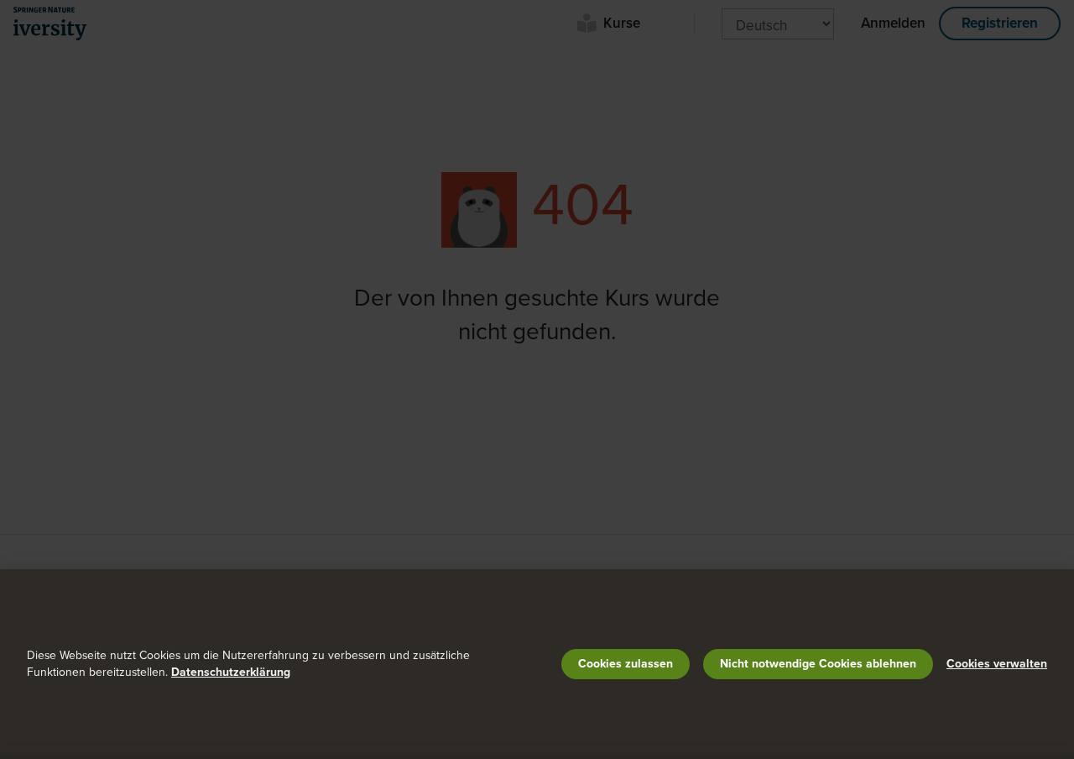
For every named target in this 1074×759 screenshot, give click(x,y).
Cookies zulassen (625, 664)
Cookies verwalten (996, 664)
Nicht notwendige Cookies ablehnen (818, 664)
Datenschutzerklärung (230, 672)
